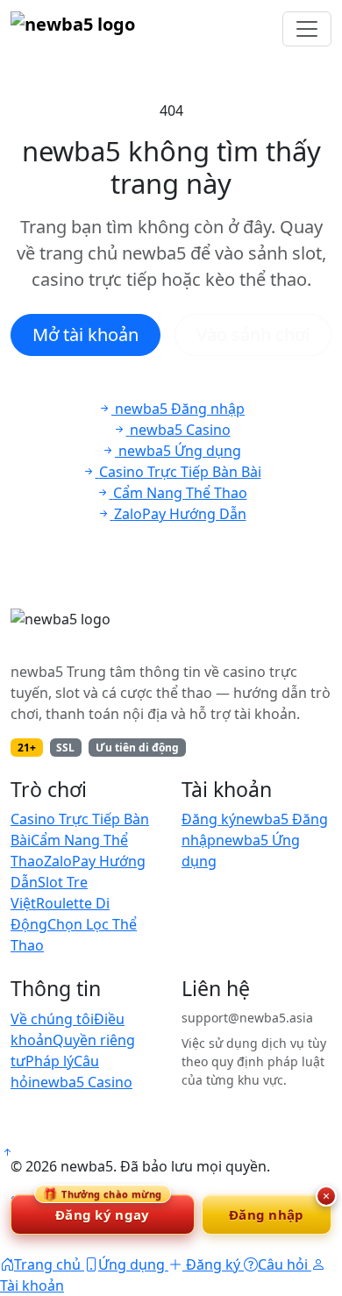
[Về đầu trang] (7, 1152)
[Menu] (306, 28)
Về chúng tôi (52, 1019)
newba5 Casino (82, 1082)
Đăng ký (209, 819)
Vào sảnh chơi (253, 334)
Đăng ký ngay (102, 1208)
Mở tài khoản (85, 334)
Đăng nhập (266, 1214)
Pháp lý (49, 1061)
